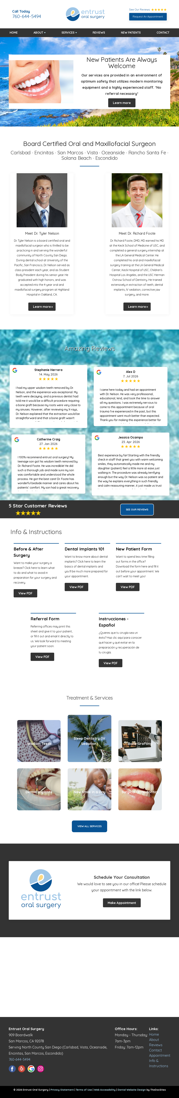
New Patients (131, 32)
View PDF (25, 593)
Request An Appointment (148, 16)
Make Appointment (122, 903)
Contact (163, 32)
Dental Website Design (132, 1089)
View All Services (89, 826)
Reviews (99, 32)
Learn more (122, 103)
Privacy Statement (62, 1089)
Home (14, 32)
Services (68, 32)
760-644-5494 (26, 16)
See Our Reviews (137, 509)
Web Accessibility (105, 1089)
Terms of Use (84, 1089)
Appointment (159, 1055)
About (38, 32)
